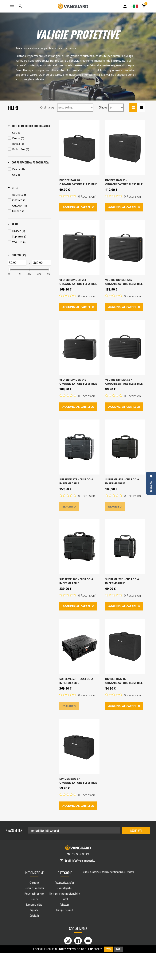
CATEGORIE (65, 872)
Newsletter (14, 830)
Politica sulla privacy (34, 893)
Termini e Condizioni (34, 888)
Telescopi (64, 904)
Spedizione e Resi (34, 904)
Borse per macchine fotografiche (64, 893)
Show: (103, 107)
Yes (108, 949)
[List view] (141, 107)
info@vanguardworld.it (84, 860)
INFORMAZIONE (34, 872)
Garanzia (34, 899)
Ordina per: (48, 107)
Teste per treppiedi (64, 910)
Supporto (34, 910)
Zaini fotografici (64, 888)
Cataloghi (34, 915)
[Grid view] (133, 107)
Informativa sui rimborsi (123, 872)
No (118, 949)
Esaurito (69, 506)
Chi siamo (34, 882)
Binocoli (64, 899)
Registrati (136, 830)
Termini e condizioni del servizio (97, 872)
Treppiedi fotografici (64, 882)
